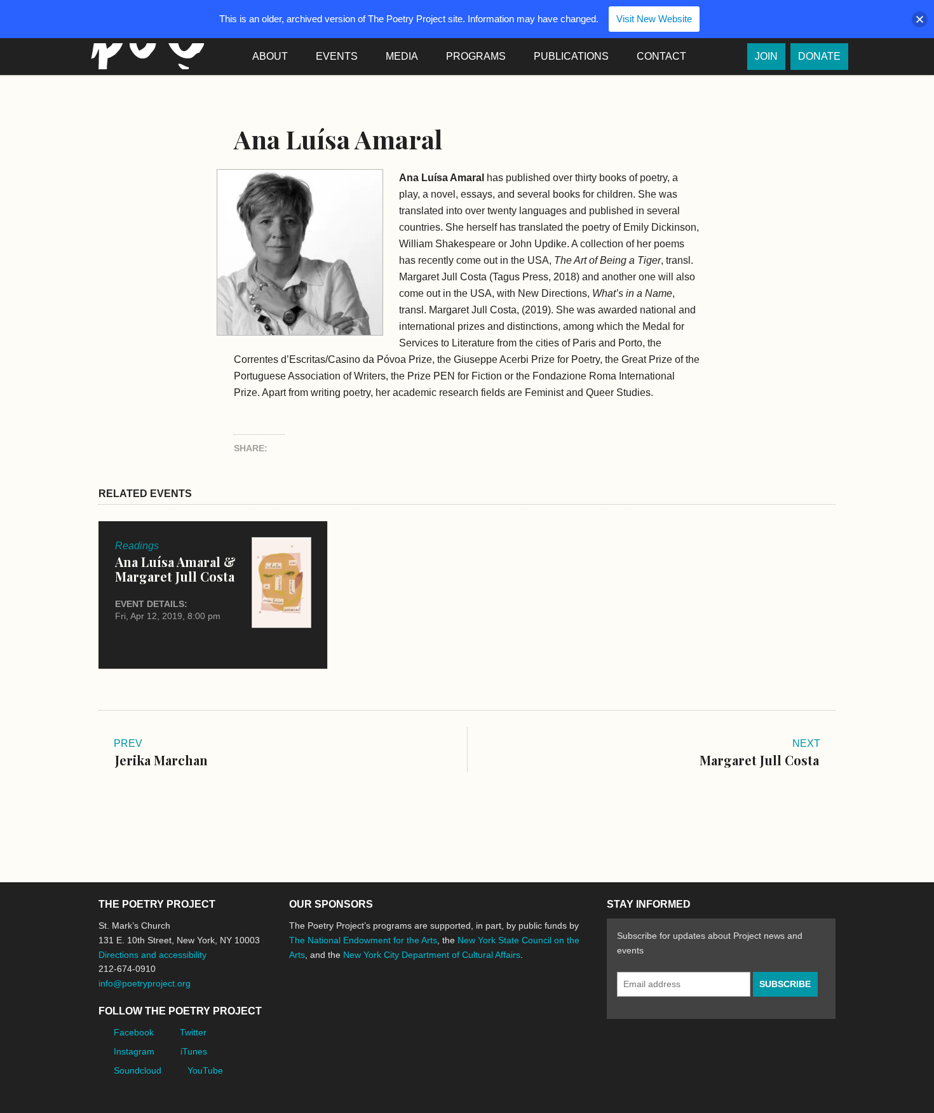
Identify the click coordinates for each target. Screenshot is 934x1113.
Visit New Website (654, 18)
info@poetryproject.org (144, 983)
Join (766, 56)
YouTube (205, 1070)
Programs (476, 56)
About (270, 56)
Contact (661, 56)
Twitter (193, 1032)
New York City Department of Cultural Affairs (431, 955)
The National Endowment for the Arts (363, 940)
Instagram (134, 1051)
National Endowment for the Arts (324, 1002)
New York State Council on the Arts (474, 1002)
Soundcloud (137, 1070)
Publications (571, 56)
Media (402, 56)
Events (337, 56)
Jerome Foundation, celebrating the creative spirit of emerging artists (407, 1002)
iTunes (193, 1051)
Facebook (134, 1032)
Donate (819, 56)
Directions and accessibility (152, 955)
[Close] (920, 19)
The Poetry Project (145, 56)
